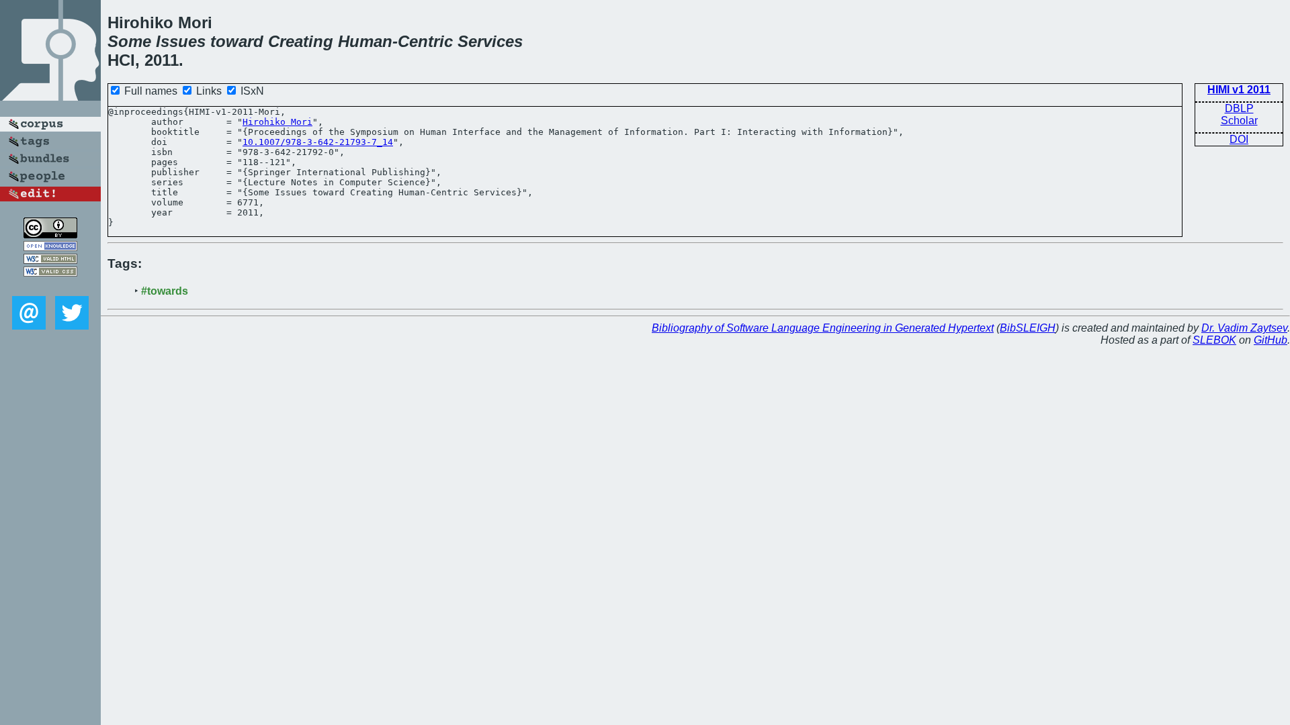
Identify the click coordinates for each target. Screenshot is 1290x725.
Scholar (1239, 120)
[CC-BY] (50, 234)
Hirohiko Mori (277, 122)
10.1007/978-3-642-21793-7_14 (318, 142)
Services (490, 41)
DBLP (1239, 108)
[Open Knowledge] (50, 247)
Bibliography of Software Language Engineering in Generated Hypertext (823, 328)
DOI (1239, 139)
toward (236, 41)
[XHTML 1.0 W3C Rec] (50, 260)
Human (365, 41)
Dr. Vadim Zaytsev (1244, 328)
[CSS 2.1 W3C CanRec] (50, 286)
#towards (164, 291)
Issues (181, 41)
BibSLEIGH (1028, 328)
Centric (425, 41)
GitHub (1270, 340)
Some (129, 41)
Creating (300, 41)
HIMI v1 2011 (1239, 89)
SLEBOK (1214, 340)
